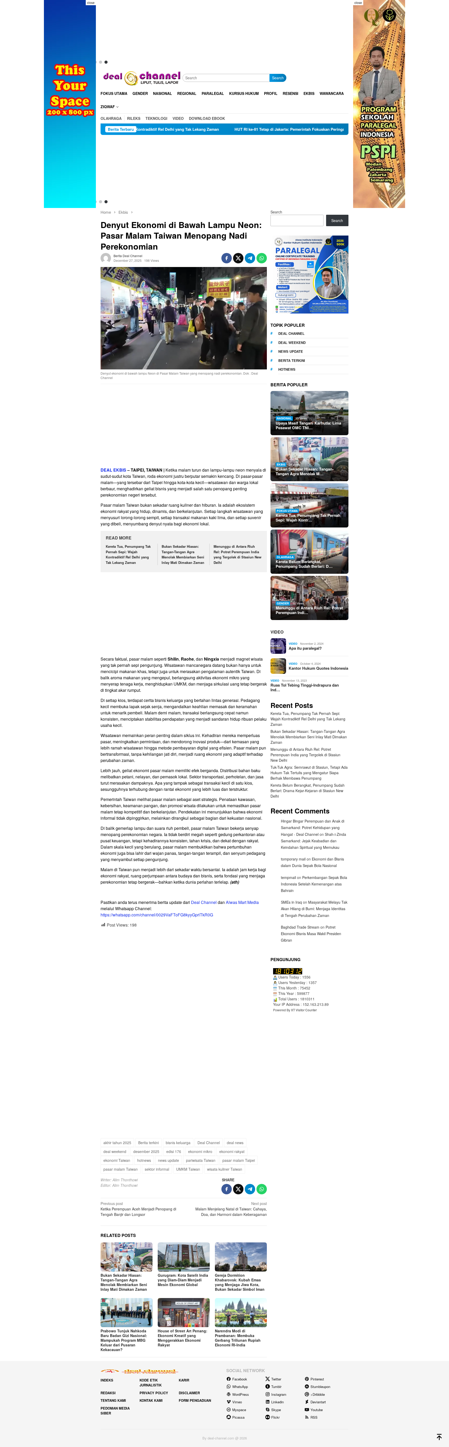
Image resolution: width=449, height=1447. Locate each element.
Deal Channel (204, 902)
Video (276, 632)
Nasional (284, 418)
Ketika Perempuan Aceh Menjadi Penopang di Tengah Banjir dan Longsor (138, 1209)
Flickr (275, 1417)
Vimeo (237, 1401)
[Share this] (226, 258)
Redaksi (108, 1392)
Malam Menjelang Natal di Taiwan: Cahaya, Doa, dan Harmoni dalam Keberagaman (231, 1209)
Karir (184, 1380)
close (91, 2)
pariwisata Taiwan (200, 1160)
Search (278, 77)
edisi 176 (173, 1151)
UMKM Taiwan (188, 1169)
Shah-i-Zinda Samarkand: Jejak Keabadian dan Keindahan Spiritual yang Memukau (313, 841)
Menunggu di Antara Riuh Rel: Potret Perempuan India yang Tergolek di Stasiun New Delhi (237, 554)
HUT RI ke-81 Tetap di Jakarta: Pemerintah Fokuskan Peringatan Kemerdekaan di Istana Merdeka (231, 129)
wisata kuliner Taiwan (224, 1169)
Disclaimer (189, 1392)
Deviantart (318, 1401)
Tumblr (276, 1386)
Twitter (276, 1379)
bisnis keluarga (178, 1142)
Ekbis (281, 464)
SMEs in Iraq (291, 902)
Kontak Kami (151, 1400)
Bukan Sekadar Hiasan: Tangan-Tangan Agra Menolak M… (305, 471)
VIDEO (293, 644)
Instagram (278, 1394)
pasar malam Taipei (238, 1160)
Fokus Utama (287, 511)
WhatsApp (240, 1386)
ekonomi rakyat (232, 1151)
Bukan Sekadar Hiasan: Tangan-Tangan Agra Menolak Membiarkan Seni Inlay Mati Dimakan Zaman (183, 554)
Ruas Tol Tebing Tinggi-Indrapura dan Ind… (304, 687)
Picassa (238, 1417)
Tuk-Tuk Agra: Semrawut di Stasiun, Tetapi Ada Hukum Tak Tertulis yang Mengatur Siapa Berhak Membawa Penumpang (309, 773)
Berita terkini (148, 1142)
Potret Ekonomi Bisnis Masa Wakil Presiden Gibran (311, 933)
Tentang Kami (113, 1400)
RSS (314, 1417)
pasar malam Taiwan (120, 1169)
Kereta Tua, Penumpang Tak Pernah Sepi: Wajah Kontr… (308, 517)
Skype (276, 1409)
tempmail (288, 877)
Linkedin (277, 1401)
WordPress (240, 1394)
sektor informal (157, 1169)
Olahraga (285, 557)
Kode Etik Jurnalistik (151, 1383)
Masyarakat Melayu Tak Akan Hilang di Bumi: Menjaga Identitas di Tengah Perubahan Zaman (314, 909)
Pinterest (317, 1379)
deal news (235, 1142)
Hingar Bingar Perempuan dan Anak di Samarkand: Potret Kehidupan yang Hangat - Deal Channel (312, 827)
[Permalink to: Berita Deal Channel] (106, 257)
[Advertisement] (184, 425)
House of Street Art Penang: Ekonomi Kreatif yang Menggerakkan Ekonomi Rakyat (182, 1337)
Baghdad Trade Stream (300, 927)
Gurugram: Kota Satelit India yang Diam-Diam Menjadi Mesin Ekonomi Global (183, 1280)
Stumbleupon (320, 1386)
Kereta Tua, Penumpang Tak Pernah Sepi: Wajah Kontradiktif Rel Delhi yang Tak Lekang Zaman (128, 554)
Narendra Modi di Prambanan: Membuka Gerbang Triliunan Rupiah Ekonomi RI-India (238, 1337)
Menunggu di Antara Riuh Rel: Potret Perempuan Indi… (309, 610)
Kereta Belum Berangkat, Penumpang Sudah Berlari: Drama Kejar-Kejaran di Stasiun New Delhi (307, 791)
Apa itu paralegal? (305, 648)
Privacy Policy (154, 1392)
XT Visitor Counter (304, 1010)
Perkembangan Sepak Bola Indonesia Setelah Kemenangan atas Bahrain (314, 884)
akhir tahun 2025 (117, 1142)
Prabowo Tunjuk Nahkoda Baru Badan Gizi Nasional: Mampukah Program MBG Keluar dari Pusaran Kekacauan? (124, 1340)
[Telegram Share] (250, 258)
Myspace (239, 1409)
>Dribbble (318, 1394)
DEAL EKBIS (113, 470)
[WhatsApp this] (261, 258)
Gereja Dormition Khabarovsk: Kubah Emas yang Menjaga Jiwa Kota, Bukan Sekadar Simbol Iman (240, 1282)
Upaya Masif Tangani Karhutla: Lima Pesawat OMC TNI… (308, 425)
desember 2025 (146, 1151)
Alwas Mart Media (242, 902)
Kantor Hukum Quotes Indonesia (318, 668)
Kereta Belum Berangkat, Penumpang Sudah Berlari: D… (304, 564)
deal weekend (114, 1151)
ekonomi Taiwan (116, 1160)
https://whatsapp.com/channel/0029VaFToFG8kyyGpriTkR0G (157, 915)
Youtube (317, 1409)
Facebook (239, 1379)
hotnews (144, 1160)
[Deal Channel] (141, 77)
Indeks (107, 1380)
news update (168, 1160)
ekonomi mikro (200, 1151)
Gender (283, 603)
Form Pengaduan (195, 1400)
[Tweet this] (238, 258)
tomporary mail (293, 859)
